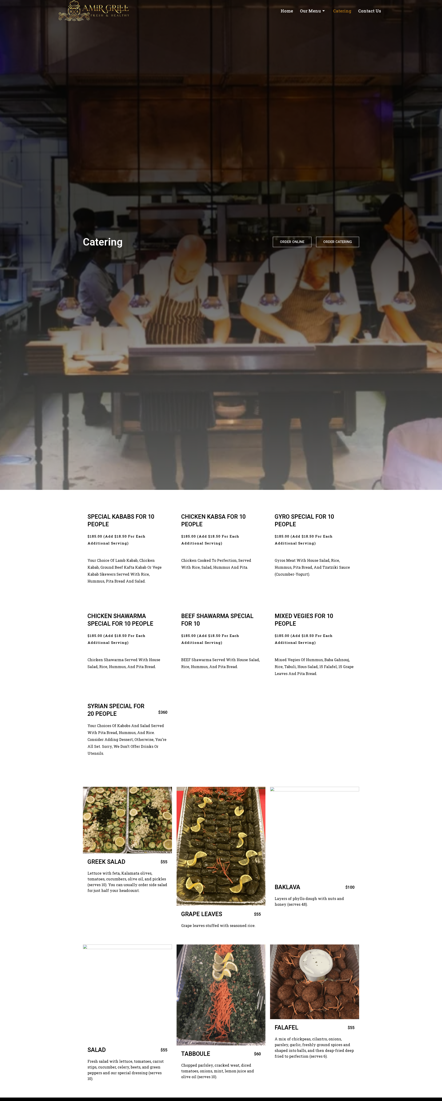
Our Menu (310, 11)
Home (287, 11)
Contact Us (369, 11)
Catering (342, 11)
